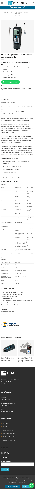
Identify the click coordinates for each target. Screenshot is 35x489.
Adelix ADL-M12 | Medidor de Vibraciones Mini (8, 359)
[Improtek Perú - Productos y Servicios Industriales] (17, 3)
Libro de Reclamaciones (9, 440)
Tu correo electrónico (6, 461)
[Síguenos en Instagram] (5, 453)
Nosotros (5, 423)
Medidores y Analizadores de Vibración (20, 13)
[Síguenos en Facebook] (2, 453)
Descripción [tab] (5, 99)
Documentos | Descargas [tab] (8, 102)
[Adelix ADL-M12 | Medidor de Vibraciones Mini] (9, 348)
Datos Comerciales (8, 430)
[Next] (34, 353)
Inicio (6, 12)
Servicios (5, 426)
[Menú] (2, 3)
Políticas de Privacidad (9, 436)
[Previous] (1, 353)
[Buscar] (33, 2)
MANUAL (4, 315)
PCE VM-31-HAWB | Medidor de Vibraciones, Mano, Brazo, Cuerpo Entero (25, 360)
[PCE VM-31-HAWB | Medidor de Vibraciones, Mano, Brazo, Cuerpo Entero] (26, 348)
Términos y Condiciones (9, 433)
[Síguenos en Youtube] (8, 453)
